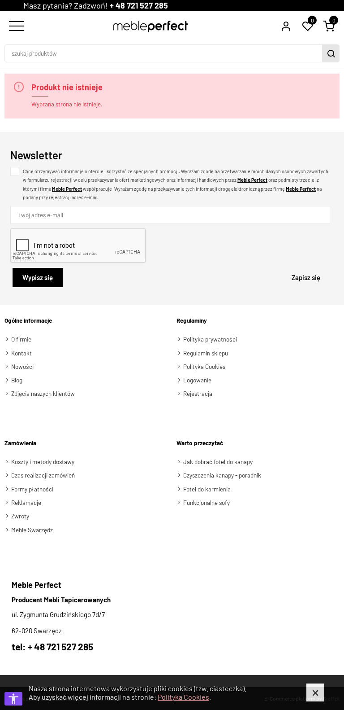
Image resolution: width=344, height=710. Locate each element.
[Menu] (15, 26)
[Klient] (286, 26)
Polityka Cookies (183, 696)
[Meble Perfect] (151, 26)
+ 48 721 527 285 (139, 5)
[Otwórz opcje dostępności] (13, 699)
